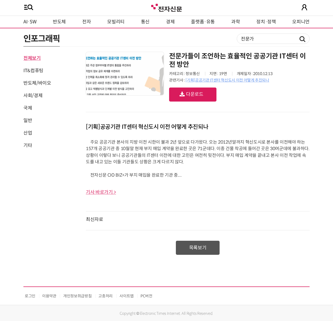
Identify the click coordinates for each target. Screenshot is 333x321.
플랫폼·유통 (203, 22)
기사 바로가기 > (101, 192)
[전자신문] (166, 7)
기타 (27, 145)
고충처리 (105, 295)
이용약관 (49, 295)
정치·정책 (266, 22)
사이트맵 (126, 295)
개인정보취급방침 (77, 295)
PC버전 (146, 295)
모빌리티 (116, 22)
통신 (145, 22)
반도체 (59, 22)
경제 (170, 22)
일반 (27, 120)
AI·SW (29, 22)
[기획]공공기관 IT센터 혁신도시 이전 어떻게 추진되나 (227, 80)
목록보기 (198, 248)
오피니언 (301, 22)
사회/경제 (32, 95)
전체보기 (32, 58)
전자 (86, 22)
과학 (235, 22)
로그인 (30, 295)
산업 (27, 133)
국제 (27, 108)
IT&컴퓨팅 (33, 70)
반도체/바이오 (37, 83)
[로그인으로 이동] (304, 7)
